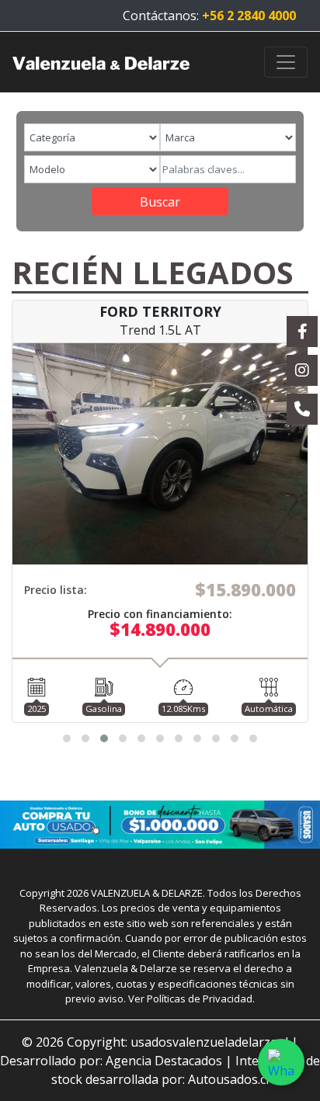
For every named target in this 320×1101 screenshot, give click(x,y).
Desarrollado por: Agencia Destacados (111, 1060)
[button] (66, 738)
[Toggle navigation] (286, 62)
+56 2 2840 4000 (249, 15)
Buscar (160, 201)
